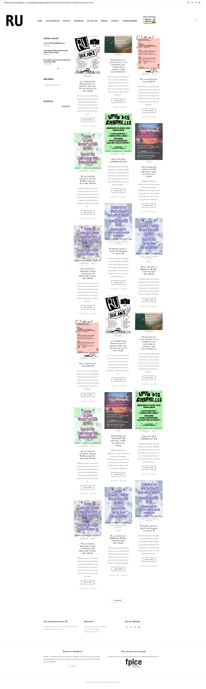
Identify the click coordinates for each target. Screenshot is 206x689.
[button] (56, 69)
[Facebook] (188, 2)
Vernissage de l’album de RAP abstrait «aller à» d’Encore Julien (149, 172)
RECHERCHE (79, 21)
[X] (192, 2)
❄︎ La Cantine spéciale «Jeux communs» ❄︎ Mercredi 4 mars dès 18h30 (87, 273)
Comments (92, 126)
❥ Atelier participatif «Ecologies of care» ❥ (118, 251)
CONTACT (115, 21)
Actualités (92, 21)
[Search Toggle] (196, 20)
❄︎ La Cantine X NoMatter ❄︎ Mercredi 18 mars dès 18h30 (149, 270)
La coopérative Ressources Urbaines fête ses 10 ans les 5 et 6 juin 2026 (87, 86)
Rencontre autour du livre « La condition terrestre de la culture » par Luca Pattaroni (118, 66)
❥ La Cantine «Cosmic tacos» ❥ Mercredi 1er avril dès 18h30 (87, 180)
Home (39, 21)
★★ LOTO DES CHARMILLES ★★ (118, 160)
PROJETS (67, 21)
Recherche (48, 101)
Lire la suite (87, 55)
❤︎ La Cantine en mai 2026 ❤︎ (148, 80)
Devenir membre (130, 21)
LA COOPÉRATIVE (52, 21)
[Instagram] (195, 2)
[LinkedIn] (199, 2)
